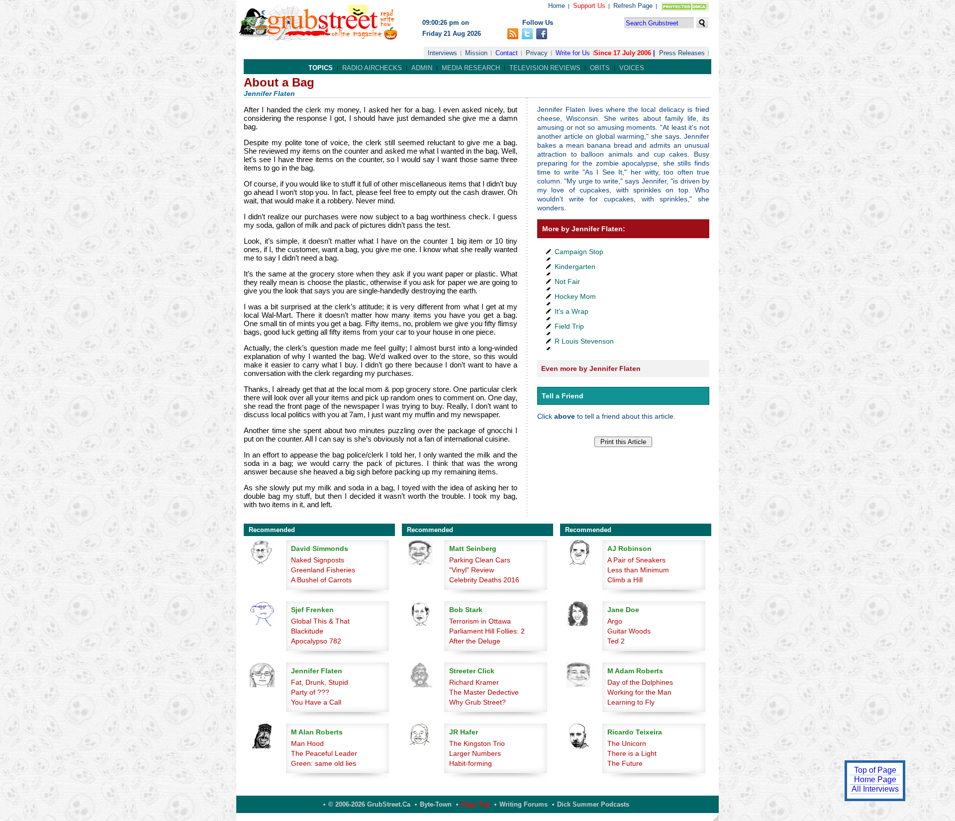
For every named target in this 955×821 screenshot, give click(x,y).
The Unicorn (626, 743)
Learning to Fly (631, 702)
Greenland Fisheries (323, 570)
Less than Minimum (638, 570)
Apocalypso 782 (316, 641)
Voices (631, 68)
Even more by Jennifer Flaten (591, 368)
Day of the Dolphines (640, 682)
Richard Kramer (474, 682)
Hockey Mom (575, 296)
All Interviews (875, 789)
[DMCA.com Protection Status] (683, 8)
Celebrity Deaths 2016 (484, 580)
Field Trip (569, 326)
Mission (476, 53)
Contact (506, 53)
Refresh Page (633, 5)
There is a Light (632, 753)
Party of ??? (310, 692)
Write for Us (573, 53)
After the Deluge (474, 641)
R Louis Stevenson (584, 341)
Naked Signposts (317, 560)
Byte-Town (436, 804)
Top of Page (875, 770)
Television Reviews (544, 68)
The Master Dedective (484, 692)
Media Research (471, 68)
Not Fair (567, 281)
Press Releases (682, 53)
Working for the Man (639, 692)
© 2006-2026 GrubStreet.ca (369, 804)
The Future (625, 763)
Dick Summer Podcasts (593, 804)
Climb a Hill (625, 580)
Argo (614, 621)
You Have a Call (316, 702)
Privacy (537, 53)
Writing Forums (523, 804)
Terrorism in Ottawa (480, 621)
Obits (600, 68)
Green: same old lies (323, 763)
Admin (421, 68)
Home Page (875, 779)
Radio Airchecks (372, 68)
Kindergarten (575, 267)
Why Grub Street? (477, 702)
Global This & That (320, 621)
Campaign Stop (579, 252)
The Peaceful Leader (324, 753)
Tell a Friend (562, 396)
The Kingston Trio (477, 743)
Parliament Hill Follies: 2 (487, 631)
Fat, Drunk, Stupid (319, 682)
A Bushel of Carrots (321, 580)
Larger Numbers (475, 753)
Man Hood (307, 743)
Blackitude (307, 631)
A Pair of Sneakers (636, 560)
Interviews (442, 53)
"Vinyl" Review (471, 570)
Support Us (589, 5)
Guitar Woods (629, 631)
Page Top (475, 804)
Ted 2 (616, 641)
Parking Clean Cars (479, 560)
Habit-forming (470, 763)
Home (556, 5)
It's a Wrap (571, 311)
